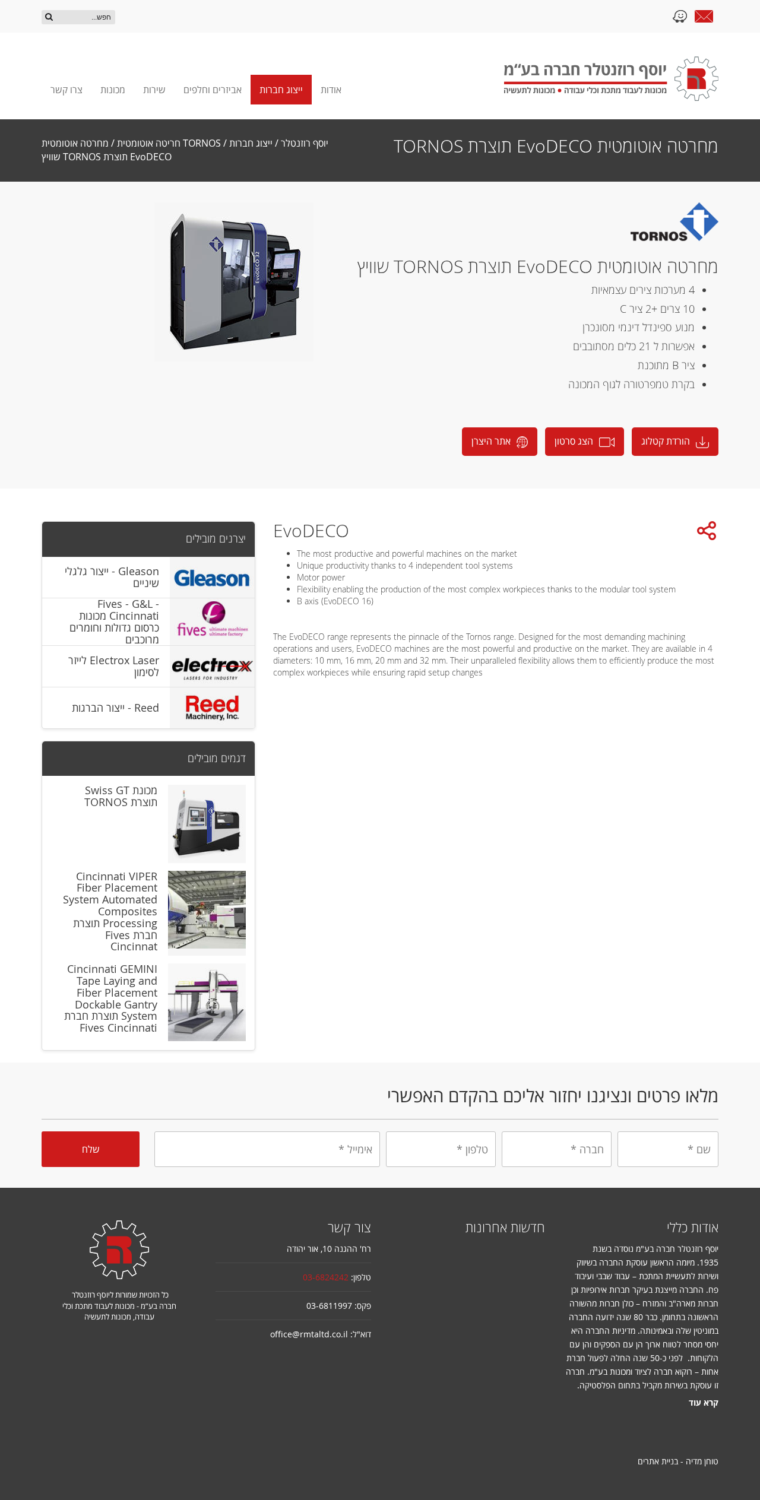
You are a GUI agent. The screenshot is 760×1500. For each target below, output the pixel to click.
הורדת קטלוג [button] (665, 441)
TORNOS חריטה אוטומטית (169, 143)
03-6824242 (326, 1277)
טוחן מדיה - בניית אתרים (678, 1461)
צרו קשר (66, 89)
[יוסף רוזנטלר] (611, 78)
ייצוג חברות (281, 89)
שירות (154, 89)
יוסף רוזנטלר (304, 143)
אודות (331, 89)
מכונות (112, 89)
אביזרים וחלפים (212, 89)
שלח (91, 1149)
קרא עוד (703, 1402)
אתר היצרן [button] (491, 441)
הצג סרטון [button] (574, 441)
